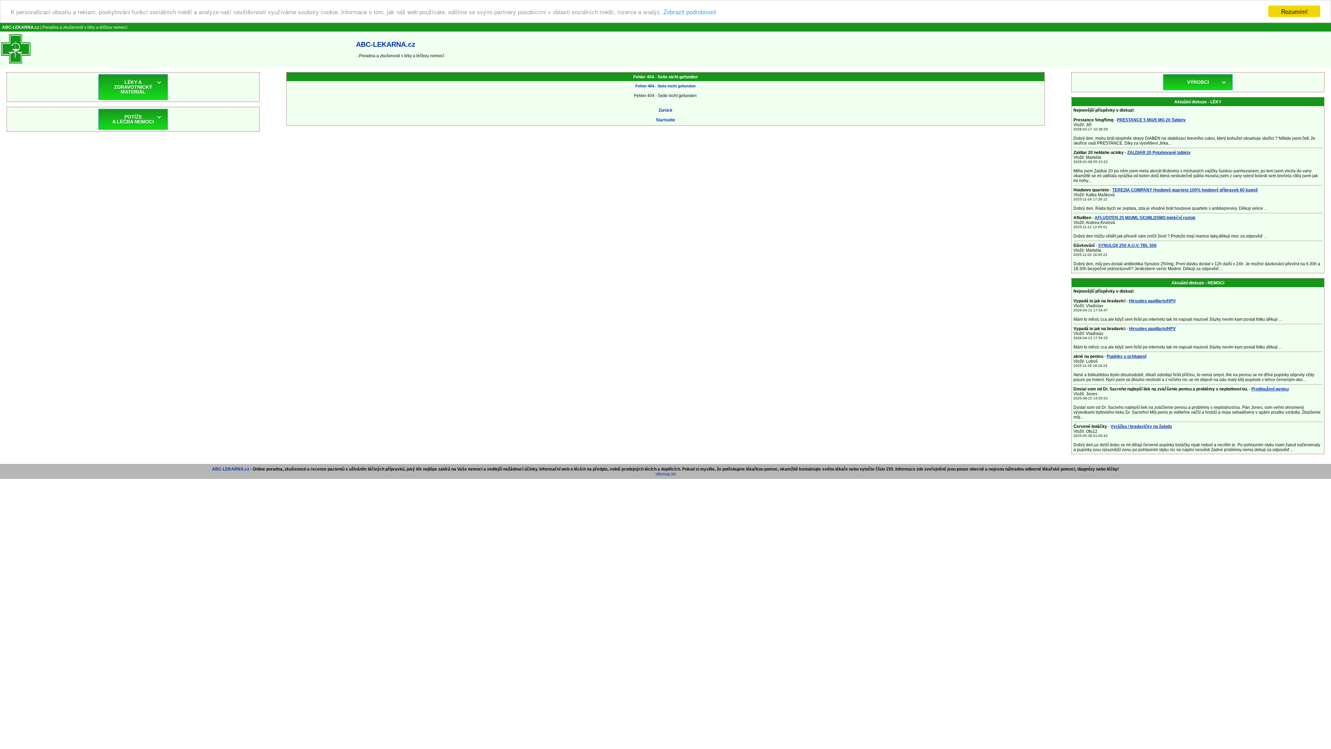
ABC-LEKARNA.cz (230, 469)
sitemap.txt (665, 474)
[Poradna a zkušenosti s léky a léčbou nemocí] (16, 64)
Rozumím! (1294, 11)
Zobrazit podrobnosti (689, 11)
